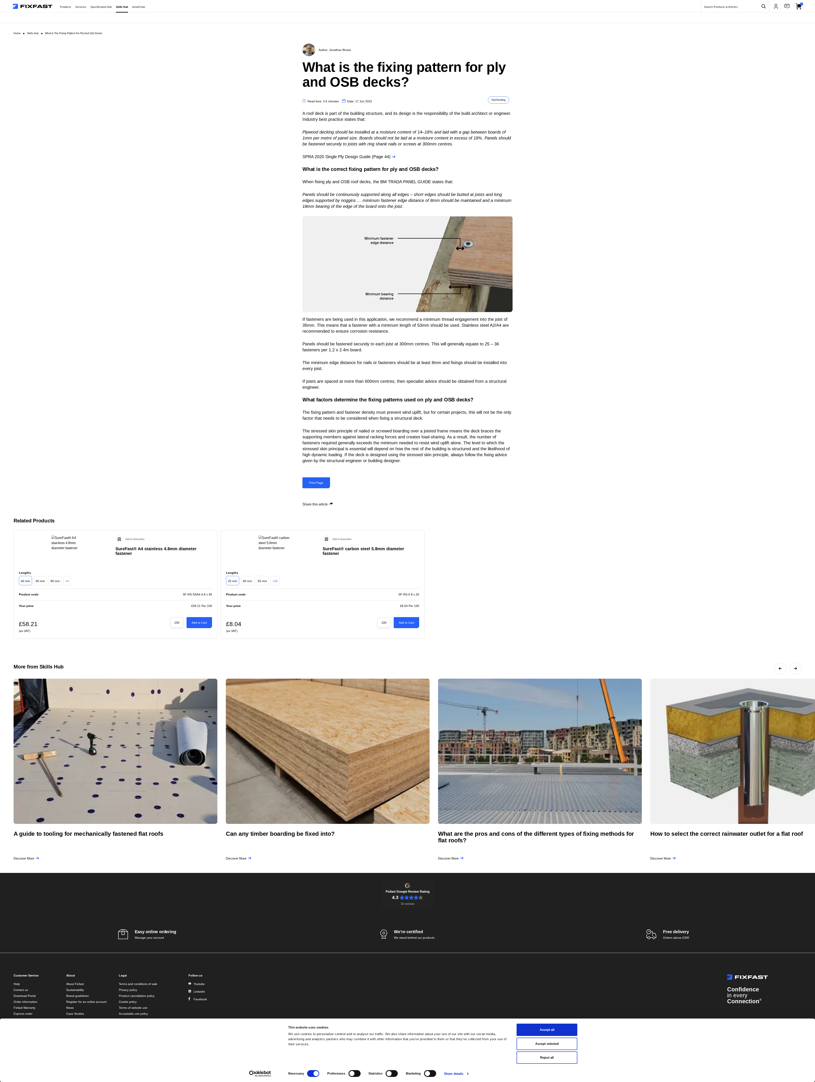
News (70, 1007)
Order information (25, 1001)
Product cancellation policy (137, 996)
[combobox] (735, 6)
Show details (453, 1073)
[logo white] (764, 977)
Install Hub (138, 7)
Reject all (547, 1057)
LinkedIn (199, 991)
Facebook (200, 999)
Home (17, 33)
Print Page (316, 482)
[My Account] (775, 6)
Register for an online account (86, 1001)
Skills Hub (122, 7)
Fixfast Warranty (24, 1007)
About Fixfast (75, 984)
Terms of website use (133, 1007)
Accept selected (547, 1043)
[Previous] (780, 668)
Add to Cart (199, 622)
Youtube (199, 984)
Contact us (21, 990)
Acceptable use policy (133, 1013)
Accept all (547, 1029)
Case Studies (75, 1013)
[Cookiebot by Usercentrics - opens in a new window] (260, 1074)
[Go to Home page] (32, 6)
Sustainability (75, 990)
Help (17, 984)
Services (80, 7)
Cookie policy (128, 1001)
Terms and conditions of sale (138, 984)
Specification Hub (101, 7)
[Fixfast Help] (787, 6)
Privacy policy (128, 990)
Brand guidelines (77, 996)
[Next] (795, 668)
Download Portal (25, 996)
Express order (23, 1013)
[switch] (354, 1073)
